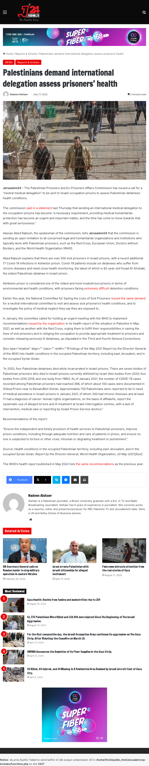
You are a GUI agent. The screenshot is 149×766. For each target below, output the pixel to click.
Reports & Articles (26, 53)
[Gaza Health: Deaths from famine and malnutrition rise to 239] (13, 605)
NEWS (8, 62)
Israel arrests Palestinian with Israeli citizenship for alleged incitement (71, 570)
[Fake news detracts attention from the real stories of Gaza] (124, 550)
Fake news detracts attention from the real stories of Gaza (123, 568)
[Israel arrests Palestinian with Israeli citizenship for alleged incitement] (74, 550)
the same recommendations (95, 464)
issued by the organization (47, 323)
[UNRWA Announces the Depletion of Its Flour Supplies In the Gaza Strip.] (13, 657)
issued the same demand (128, 298)
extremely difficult (96, 288)
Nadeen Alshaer (19, 94)
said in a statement (39, 208)
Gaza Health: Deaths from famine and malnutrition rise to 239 (63, 600)
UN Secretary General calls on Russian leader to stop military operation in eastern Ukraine (21, 570)
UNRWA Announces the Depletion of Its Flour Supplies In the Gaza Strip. (69, 652)
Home (9, 53)
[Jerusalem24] (30, 12)
